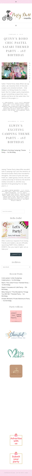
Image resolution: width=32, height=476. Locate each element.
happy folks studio (13, 195)
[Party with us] (16, 316)
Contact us (16, 254)
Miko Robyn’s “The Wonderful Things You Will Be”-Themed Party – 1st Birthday (15, 294)
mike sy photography (17, 107)
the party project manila (20, 200)
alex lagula (20, 105)
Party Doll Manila (16, 15)
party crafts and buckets (16, 108)
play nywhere (20, 110)
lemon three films (9, 196)
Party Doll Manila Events (16, 103)
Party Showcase (10, 192)
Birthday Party (7, 191)
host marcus (25, 195)
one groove (20, 196)
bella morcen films (15, 106)
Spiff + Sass (24, 472)
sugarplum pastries (15, 199)
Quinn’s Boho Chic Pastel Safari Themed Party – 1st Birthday (16, 47)
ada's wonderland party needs (14, 193)
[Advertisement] (16, 399)
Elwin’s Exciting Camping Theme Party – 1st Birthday (16, 134)
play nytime (11, 110)
